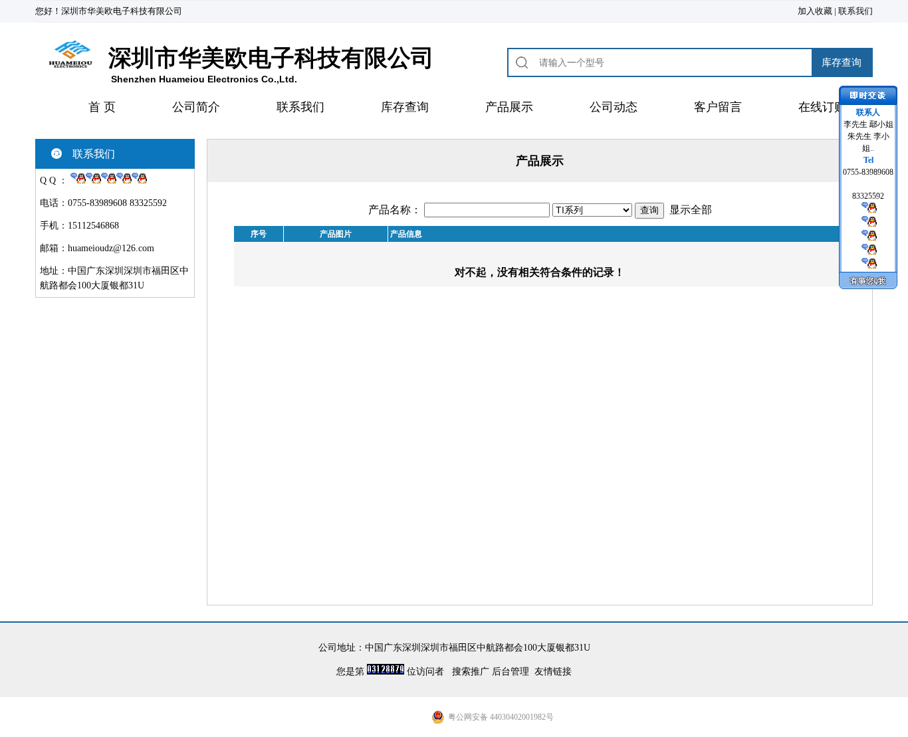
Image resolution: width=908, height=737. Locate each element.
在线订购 (822, 107)
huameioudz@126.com (111, 248)
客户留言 (718, 107)
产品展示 (509, 107)
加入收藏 (815, 11)
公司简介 (196, 107)
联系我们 (855, 11)
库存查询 (405, 107)
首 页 (102, 107)
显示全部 (690, 209)
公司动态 (613, 107)
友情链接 (553, 672)
